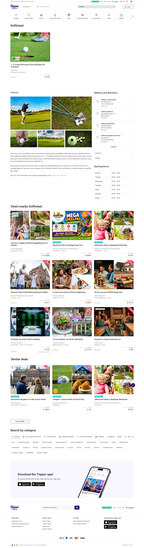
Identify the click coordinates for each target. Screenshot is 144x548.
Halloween (119, 447)
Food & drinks (96, 18)
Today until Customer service (22, 1)
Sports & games (47, 442)
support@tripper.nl (17, 526)
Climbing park (124, 442)
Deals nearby (29, 18)
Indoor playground (61, 442)
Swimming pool (91, 442)
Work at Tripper (47, 529)
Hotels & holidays (86, 437)
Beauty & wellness (82, 18)
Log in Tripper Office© (79, 524)
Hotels (109, 18)
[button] (48, 59)
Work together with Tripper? (81, 521)
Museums (36, 442)
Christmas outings (17, 452)
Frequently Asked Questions (20, 524)
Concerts (96, 447)
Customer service (17, 521)
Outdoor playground (77, 442)
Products (101, 437)
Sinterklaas (29, 452)
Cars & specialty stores (33, 437)
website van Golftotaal (58, 175)
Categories (26, 7)
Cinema (113, 442)
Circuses (87, 447)
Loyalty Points (46, 524)
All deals (16, 18)
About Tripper (46, 521)
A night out (110, 437)
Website (97, 158)
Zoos (68, 18)
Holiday (121, 18)
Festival (79, 447)
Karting (35, 447)
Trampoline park (108, 447)
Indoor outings (59, 447)
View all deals (20, 421)
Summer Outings (42, 452)
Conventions (15, 447)
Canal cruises (104, 442)
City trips (70, 447)
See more (113, 146)
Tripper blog (46, 526)
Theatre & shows (46, 447)
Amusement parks (55, 18)
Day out (41, 18)
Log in (129, 7)
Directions (104, 106)
